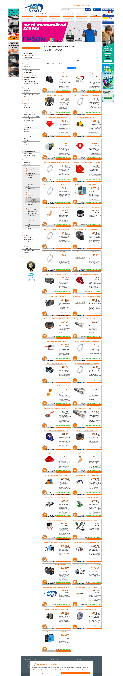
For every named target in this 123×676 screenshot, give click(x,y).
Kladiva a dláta (30, 184)
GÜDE (59, 63)
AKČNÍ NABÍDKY (27, 51)
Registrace (81, 5)
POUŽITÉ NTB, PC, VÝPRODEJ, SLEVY (68, 19)
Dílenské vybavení (31, 188)
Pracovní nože (30, 217)
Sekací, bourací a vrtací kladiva (34, 180)
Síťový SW (26, 129)
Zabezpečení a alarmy (28, 255)
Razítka (25, 243)
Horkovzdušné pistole (32, 168)
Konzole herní (26, 79)
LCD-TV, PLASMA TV (28, 70)
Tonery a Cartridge (27, 237)
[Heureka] (31, 274)
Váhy (25, 138)
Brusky (29, 226)
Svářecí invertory (34, 202)
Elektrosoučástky (27, 252)
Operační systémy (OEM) (28, 118)
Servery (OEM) (26, 123)
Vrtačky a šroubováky (32, 169)
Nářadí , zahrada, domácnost (29, 155)
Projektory (26, 92)
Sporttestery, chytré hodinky (29, 50)
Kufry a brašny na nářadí (32, 211)
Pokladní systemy (27, 90)
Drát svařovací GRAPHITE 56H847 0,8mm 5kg (56, 319)
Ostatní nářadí (30, 195)
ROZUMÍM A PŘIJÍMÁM (76, 673)
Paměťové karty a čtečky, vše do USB (31, 94)
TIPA (64, 63)
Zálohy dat (26, 125)
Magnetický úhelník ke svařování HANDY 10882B (87, 453)
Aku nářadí (30, 190)
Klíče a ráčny (30, 177)
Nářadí (25, 166)
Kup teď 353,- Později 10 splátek (63, 539)
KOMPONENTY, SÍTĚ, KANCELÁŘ (95, 14)
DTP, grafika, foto (27, 107)
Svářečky (29, 197)
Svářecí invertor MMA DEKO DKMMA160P (56, 609)
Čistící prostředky (27, 147)
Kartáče (29, 222)
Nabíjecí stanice (27, 164)
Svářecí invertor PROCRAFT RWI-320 (56, 296)
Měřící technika (30, 192)
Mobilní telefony (27, 140)
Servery (25, 96)
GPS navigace (26, 87)
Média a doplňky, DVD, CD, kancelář (31, 85)
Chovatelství (26, 235)
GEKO (53, 63)
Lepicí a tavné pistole (32, 215)
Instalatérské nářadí (31, 220)
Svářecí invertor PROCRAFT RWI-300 (56, 274)
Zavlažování (26, 233)
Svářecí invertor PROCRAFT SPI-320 (56, 95)
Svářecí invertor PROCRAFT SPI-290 (56, 564)
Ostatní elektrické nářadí (32, 206)
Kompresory (30, 179)
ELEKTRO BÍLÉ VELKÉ (41, 13)
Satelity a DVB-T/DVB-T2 (28, 98)
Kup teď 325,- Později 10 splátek (63, 315)
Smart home (26, 231)
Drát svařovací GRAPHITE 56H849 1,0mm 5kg (87, 430)
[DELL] (31, 279)
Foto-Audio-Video (27, 246)
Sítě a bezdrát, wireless (28, 99)
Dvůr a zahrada (27, 160)
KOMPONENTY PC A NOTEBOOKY (30, 77)
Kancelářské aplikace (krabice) (30, 112)
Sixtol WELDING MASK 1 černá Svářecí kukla (56, 73)
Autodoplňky (26, 64)
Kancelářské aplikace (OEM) (29, 114)
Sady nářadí (30, 207)
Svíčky (25, 142)
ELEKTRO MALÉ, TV (55, 13)
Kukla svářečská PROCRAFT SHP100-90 (87, 609)
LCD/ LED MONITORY (28, 57)
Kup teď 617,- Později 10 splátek (63, 114)
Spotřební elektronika (28, 133)
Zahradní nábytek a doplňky (29, 158)
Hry (24, 109)
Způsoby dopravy (30, 661)
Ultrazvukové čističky (32, 213)
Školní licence (26, 131)
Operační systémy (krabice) (29, 120)
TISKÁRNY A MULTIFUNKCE (29, 61)
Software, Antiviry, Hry (28, 103)
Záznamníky (26, 146)
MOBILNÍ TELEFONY (28, 18)
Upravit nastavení (47, 673)
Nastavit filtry (71, 68)
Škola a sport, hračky (28, 153)
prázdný (97, 10)
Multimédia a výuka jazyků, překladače (31, 116)
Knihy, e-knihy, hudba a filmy (29, 151)
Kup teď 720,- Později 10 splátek (93, 583)
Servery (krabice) (27, 122)
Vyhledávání (29, 669)
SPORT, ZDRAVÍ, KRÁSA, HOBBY (82, 19)
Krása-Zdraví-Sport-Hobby (29, 250)
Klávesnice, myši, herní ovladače (30, 75)
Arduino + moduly (27, 74)
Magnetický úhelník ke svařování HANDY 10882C (56, 207)
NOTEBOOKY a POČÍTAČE (55, 19)
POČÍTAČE (26, 59)
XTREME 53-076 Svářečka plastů (87, 73)
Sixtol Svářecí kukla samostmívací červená (86, 274)
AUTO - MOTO (28, 13)
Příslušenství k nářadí (32, 209)
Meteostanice (26, 134)
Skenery (25, 101)
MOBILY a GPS (26, 88)
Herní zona (26, 244)
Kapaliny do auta (27, 66)
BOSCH (47, 63)
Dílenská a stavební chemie (33, 219)
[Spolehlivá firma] (31, 265)
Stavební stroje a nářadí (32, 204)
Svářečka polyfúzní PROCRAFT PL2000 (87, 587)
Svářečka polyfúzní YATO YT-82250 (56, 341)
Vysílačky (25, 144)
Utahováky (30, 224)
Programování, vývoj (28, 127)
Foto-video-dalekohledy (28, 72)
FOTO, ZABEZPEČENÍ (68, 13)
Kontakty (87, 5)
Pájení (29, 186)
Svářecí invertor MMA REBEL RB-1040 (87, 117)
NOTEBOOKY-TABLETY (28, 55)
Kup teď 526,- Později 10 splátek (63, 494)
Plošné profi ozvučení (28, 136)
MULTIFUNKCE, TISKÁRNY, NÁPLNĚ (41, 19)
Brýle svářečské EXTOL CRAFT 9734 (56, 363)
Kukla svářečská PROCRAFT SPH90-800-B (86, 229)
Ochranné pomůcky (31, 173)
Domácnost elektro (27, 248)
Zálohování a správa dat (28, 239)
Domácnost (26, 230)
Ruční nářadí (30, 175)
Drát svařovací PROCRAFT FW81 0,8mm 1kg (87, 207)
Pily (28, 193)
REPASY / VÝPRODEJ (28, 53)
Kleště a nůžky (30, 182)
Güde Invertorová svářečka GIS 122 (56, 631)
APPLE (25, 68)
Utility (25, 105)
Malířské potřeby (31, 228)
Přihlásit (75, 5)
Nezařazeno (26, 254)
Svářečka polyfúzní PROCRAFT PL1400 (87, 497)
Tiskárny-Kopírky (27, 157)
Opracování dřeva (31, 171)
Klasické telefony (27, 63)
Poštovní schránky (27, 162)
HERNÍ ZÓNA (81, 13)
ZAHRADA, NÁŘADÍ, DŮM (95, 19)
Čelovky (25, 149)
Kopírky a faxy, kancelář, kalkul (29, 81)
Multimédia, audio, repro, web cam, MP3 (31, 83)
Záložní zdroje (26, 241)
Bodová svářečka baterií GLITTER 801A (56, 520)
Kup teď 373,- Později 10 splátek (93, 203)
